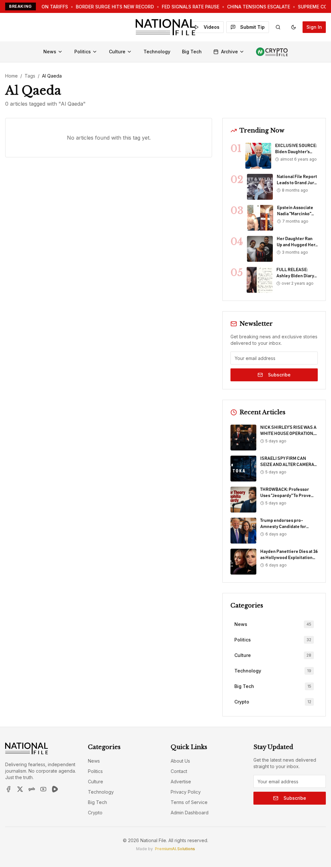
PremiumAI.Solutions (175, 848)
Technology (157, 51)
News (49, 51)
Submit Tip (252, 27)
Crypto (95, 812)
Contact (179, 771)
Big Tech (192, 51)
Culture (117, 51)
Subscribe (279, 374)
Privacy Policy (186, 792)
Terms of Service (189, 802)
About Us (180, 761)
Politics (82, 51)
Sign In (314, 27)
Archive (229, 51)
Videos (211, 27)
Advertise (181, 781)
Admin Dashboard (189, 812)
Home (11, 76)
